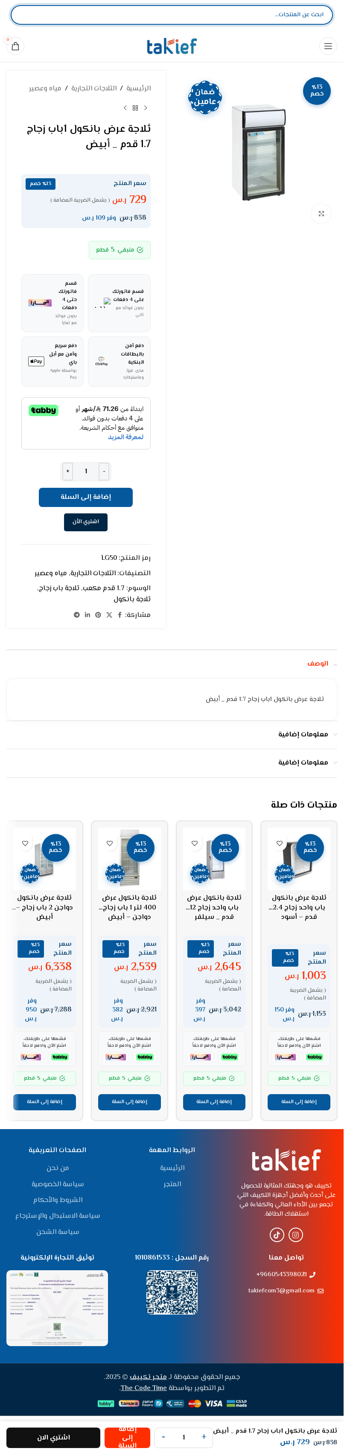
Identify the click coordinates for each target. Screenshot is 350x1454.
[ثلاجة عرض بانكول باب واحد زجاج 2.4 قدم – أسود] (299, 859)
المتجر (172, 1185)
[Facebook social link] (120, 615)
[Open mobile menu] (328, 46)
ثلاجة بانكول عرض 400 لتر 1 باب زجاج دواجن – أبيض (129, 908)
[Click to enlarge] (321, 213)
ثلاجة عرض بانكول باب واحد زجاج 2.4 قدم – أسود (299, 908)
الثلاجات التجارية (94, 89)
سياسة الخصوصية (58, 1185)
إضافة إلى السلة (86, 497)
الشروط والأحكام (57, 1200)
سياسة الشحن (57, 1232)
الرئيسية (138, 89)
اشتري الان (53, 1438)
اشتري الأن (86, 522)
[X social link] (109, 615)
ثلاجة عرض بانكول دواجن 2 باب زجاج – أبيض (44, 908)
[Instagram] (296, 1235)
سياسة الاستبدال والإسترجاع (57, 1216)
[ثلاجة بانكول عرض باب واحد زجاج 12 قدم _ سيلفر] (214, 859)
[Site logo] (172, 46)
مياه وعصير (45, 89)
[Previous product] (145, 108)
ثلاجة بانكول (132, 599)
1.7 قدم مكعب (104, 588)
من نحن (58, 1168)
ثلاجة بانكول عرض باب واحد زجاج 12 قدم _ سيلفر (214, 908)
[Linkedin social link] (87, 615)
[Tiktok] (277, 1235)
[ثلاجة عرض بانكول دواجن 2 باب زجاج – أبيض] (44, 859)
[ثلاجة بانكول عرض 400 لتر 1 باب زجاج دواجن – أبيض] (129, 859)
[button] (299, 1102)
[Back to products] (135, 108)
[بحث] (24, 15)
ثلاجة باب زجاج (59, 588)
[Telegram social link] (76, 615)
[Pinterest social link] (98, 615)
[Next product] (125, 108)
